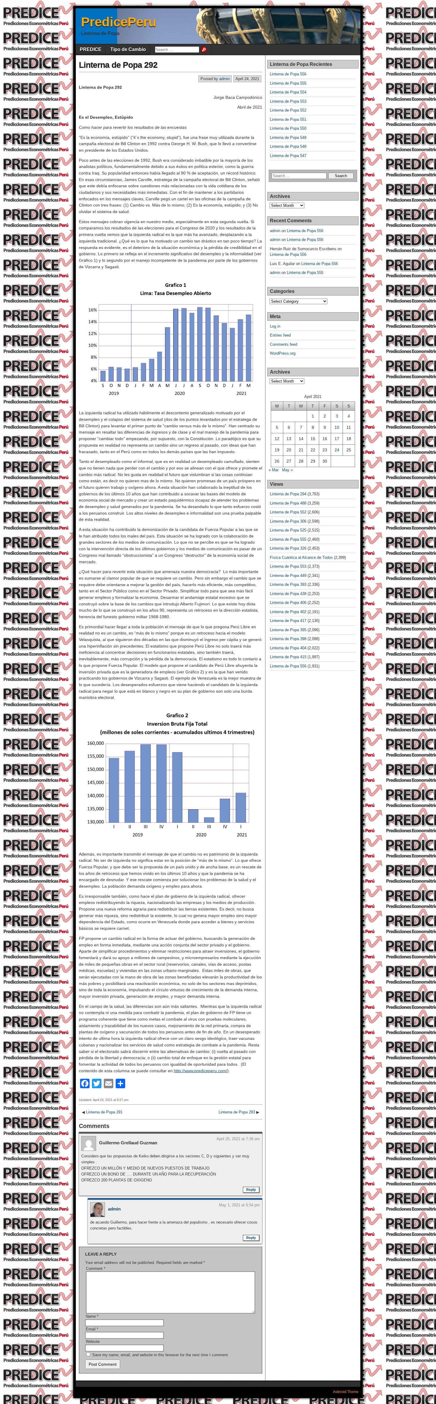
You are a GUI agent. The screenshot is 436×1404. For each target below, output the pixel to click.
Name (92, 1316)
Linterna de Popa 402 (288, 612)
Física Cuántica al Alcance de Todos (301, 557)
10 (337, 427)
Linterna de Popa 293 (237, 1112)
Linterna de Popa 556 (288, 74)
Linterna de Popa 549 (288, 137)
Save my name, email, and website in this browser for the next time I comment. (160, 1355)
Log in (275, 326)
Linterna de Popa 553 (288, 101)
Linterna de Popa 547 (288, 155)
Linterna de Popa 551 (288, 119)
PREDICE (90, 49)
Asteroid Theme (346, 1392)
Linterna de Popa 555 (288, 83)
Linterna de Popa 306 (288, 521)
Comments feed (283, 344)
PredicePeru (118, 22)
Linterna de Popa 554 (288, 92)
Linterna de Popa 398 (288, 639)
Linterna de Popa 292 (118, 64)
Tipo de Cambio (128, 49)
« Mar (274, 470)
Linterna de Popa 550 (288, 128)
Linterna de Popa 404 (288, 648)
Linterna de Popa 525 (288, 530)
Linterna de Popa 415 (288, 657)
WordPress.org (282, 353)
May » (287, 470)
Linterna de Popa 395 (288, 630)
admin (224, 79)
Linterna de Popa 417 (288, 620)
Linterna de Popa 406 (288, 602)
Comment (95, 1268)
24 (337, 450)
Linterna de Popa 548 (288, 146)
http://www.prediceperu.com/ (200, 1070)
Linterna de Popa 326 (288, 548)
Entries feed (280, 335)
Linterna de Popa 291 (104, 1112)
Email (92, 1329)
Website (93, 1341)
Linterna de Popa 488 (288, 503)
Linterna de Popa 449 (288, 575)
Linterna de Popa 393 (288, 584)
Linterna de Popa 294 (288, 494)
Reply (251, 1190)
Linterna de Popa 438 (288, 593)
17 (337, 438)
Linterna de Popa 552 (288, 110)
